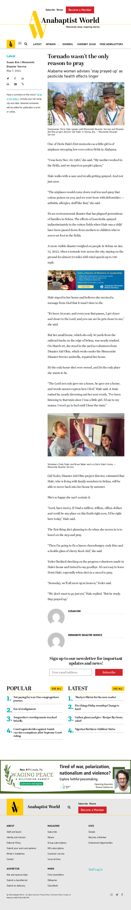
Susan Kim (13, 62)
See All (56, 688)
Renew (60, 9)
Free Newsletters (111, 44)
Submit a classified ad (17, 880)
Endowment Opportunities (101, 842)
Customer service (56, 853)
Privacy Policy (44, 895)
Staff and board (14, 832)
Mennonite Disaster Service (85, 635)
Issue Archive (54, 859)
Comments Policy (56, 895)
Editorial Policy (14, 842)
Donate (92, 832)
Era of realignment (24, 709)
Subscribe (50, 9)
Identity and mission (16, 837)
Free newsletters (56, 874)
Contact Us (67, 895)
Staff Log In (96, 869)
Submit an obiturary (16, 885)
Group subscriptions (57, 842)
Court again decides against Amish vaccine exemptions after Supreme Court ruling (37, 733)
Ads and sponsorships (17, 874)
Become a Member (80, 10)
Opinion (51, 44)
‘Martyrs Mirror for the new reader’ (95, 697)
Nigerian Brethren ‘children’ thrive (95, 729)
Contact (10, 859)
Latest (37, 44)
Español (68, 44)
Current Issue (86, 44)
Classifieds (53, 885)
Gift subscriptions (56, 848)
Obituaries (52, 880)
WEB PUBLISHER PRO (21, 898)
